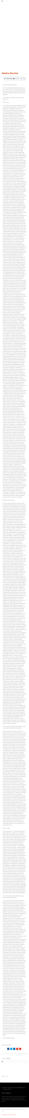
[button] (25, 3)
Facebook (8, 1049)
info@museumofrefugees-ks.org (8, 1114)
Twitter (11, 1049)
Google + (17, 1049)
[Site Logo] (5, 3)
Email (20, 1049)
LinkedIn (14, 1049)
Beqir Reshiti (5, 1076)
